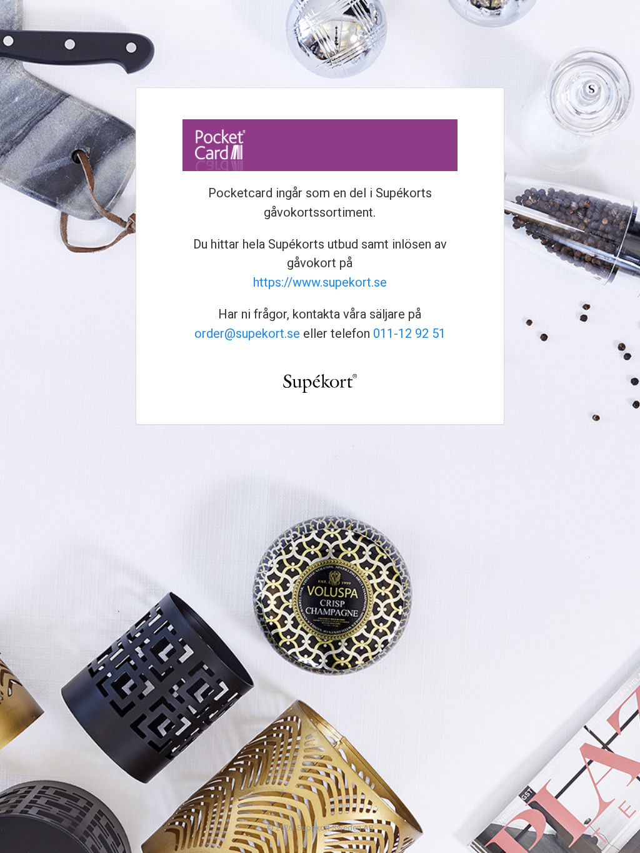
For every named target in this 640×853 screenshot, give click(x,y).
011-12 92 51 (409, 333)
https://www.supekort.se (320, 282)
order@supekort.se (247, 333)
